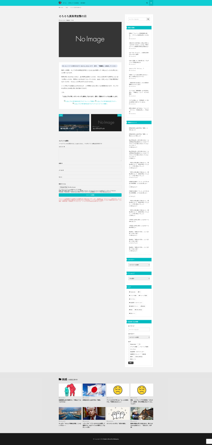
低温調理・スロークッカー (136, 302)
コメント (62, 146)
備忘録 (143, 306)
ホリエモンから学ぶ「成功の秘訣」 (117, 423)
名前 (61, 163)
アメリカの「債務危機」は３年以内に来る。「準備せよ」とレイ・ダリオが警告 (139, 92)
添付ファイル (62, 184)
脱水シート (132, 313)
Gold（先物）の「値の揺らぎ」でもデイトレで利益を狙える (139, 61)
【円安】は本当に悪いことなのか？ (138, 219)
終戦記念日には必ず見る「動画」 (137, 128)
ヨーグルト (132, 299)
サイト (60, 177)
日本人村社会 (139, 309)
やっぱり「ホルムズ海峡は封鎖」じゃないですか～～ (70, 424)
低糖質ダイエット (134, 306)
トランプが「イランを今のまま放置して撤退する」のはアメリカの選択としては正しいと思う (94, 425)
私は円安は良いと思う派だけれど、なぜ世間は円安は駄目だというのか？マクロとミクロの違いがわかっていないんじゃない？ (139, 142)
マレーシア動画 (143, 295)
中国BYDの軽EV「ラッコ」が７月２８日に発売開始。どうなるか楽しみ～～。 (139, 183)
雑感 (67, 7)
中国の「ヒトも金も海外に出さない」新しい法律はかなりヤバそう (139, 75)
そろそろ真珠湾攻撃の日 (75, 7)
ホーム (64, 3)
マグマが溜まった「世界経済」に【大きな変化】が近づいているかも (139, 101)
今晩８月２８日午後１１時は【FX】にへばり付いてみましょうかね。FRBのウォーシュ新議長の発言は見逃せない (139, 44)
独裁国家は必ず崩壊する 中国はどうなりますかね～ (70, 401)
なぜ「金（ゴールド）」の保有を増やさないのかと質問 (139, 53)
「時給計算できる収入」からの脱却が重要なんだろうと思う (139, 83)
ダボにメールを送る (73, 3)
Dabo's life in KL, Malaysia (111, 439)
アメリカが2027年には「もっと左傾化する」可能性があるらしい (117, 401)
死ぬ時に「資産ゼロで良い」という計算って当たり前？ (139, 232)
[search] (148, 19)
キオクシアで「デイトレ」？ (136, 68)
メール (61, 170)
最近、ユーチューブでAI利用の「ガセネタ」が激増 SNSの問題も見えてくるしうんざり (142, 401)
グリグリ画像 (133, 295)
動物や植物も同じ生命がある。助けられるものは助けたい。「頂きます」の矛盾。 (142, 425)
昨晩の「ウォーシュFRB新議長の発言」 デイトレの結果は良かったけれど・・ (139, 35)
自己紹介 (83, 3)
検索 (130, 362)
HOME (61, 7)
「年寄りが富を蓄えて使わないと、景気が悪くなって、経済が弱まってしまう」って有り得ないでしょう (139, 164)
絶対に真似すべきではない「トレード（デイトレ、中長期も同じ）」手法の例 (139, 109)
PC (139, 292)
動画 (131, 309)
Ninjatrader (132, 292)
